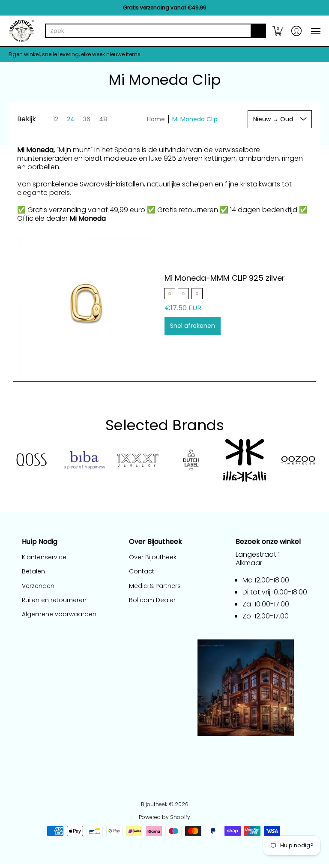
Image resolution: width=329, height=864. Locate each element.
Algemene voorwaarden (59, 614)
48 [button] (103, 119)
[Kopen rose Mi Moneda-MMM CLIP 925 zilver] (86, 304)
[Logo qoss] (31, 460)
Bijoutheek (154, 804)
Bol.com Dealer (152, 600)
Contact (141, 571)
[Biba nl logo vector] (84, 460)
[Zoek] (258, 31)
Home (156, 119)
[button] (277, 30)
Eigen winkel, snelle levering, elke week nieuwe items (75, 54)
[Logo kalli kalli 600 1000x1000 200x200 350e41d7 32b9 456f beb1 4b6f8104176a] (244, 460)
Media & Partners (155, 586)
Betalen (33, 571)
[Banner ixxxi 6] (137, 460)
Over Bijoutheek (152, 557)
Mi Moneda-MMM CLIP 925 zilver (224, 278)
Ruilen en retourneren (54, 600)
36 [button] (86, 119)
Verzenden (38, 586)
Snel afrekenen (192, 325)
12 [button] (55, 119)
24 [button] (71, 119)
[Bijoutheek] (21, 30)
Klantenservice (44, 557)
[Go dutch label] (191, 460)
